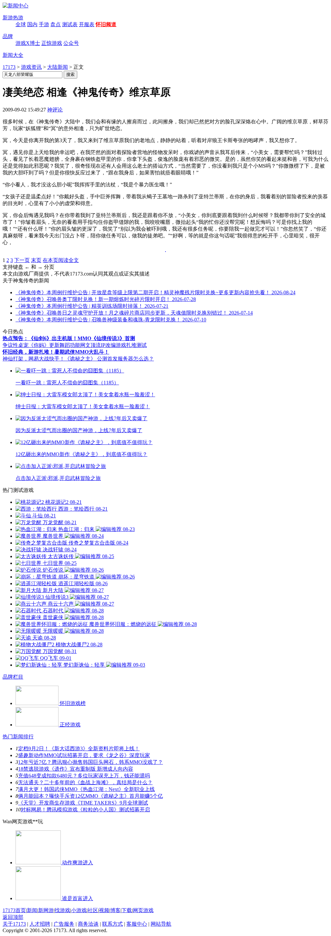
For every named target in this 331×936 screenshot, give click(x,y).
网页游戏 (143, 910)
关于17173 (14, 924)
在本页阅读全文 (61, 260)
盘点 (55, 24)
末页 (36, 260)
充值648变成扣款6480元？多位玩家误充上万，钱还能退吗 (84, 775)
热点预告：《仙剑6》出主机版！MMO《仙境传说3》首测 (69, 338)
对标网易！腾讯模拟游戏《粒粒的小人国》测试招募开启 (85, 809)
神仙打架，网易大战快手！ (34, 358)
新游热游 (13, 17)
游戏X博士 (28, 43)
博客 (115, 910)
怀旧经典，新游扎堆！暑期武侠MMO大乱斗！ (56, 352)
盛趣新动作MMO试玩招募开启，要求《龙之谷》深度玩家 (84, 755)
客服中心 (136, 924)
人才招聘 (39, 924)
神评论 (55, 109)
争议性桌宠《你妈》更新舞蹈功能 (41, 345)
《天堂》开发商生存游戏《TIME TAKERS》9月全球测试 (83, 803)
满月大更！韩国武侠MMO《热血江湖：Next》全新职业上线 (86, 789)
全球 (21, 24)
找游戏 (62, 910)
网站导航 (161, 924)
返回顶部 (13, 917)
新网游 (46, 910)
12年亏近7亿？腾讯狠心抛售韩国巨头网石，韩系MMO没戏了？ (90, 762)
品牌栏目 (13, 677)
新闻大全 (13, 55)
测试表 (70, 24)
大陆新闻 (57, 67)
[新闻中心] (15, 5)
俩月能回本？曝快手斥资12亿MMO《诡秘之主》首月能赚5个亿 (90, 796)
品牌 (8, 36)
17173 (9, 67)
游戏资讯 (31, 67)
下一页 (22, 260)
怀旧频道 (106, 24)
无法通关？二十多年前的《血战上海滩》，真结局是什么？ (85, 782)
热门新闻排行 (18, 736)
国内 (32, 24)
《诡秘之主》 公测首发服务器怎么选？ (109, 358)
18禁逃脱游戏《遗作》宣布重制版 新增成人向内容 (75, 769)
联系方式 (112, 924)
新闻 (32, 910)
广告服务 (64, 924)
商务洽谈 (88, 924)
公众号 (71, 43)
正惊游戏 (51, 43)
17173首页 (14, 910)
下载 (127, 910)
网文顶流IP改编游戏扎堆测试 (113, 345)
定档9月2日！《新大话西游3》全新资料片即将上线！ (79, 748)
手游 (44, 24)
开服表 (86, 24)
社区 (93, 910)
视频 (104, 910)
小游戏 (79, 910)
